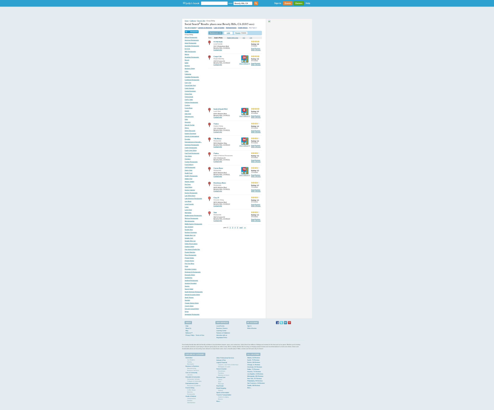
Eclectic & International (192, 136)
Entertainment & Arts (192, 383)
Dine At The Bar (190, 125)
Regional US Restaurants (193, 272)
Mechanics (190, 364)
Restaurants (194, 31)
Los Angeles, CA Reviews (255, 374)
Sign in (277, 3)
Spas (219, 381)
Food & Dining (190, 388)
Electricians (221, 371)
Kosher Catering (190, 190)
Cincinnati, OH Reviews (254, 367)
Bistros (187, 54)
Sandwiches (188, 277)
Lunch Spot (188, 210)
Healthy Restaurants (191, 176)
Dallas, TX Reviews (253, 369)
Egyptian (187, 139)
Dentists (189, 400)
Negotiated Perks (221, 337)
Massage (221, 383)
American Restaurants (192, 40)
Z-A (251, 38)
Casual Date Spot (190, 85)
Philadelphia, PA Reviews (255, 381)
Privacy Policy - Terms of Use (195, 335)
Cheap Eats (188, 94)
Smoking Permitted (190, 283)
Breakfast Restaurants (192, 57)
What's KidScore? (244, 63)
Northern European (191, 232)
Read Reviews (255, 48)
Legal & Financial (221, 362)
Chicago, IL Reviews (253, 364)
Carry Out (188, 82)
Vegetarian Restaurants (192, 314)
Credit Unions (243, 28)
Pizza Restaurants (190, 255)
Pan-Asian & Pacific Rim (192, 249)
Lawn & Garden (219, 28)
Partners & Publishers (223, 333)
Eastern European (190, 133)
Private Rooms (189, 260)
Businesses (214, 33)
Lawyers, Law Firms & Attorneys (228, 364)
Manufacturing (191, 368)
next (241, 227)
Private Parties (189, 258)
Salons (220, 379)
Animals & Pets (221, 360)
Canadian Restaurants (192, 77)
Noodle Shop (189, 229)
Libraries (190, 375)
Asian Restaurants (190, 43)
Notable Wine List (190, 241)
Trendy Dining (189, 306)
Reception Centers (190, 269)
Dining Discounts (190, 130)
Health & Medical (191, 396)
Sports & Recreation (222, 392)
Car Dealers (191, 360)
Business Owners (222, 328)
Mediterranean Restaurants (193, 215)
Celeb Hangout (189, 88)
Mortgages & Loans (224, 366)
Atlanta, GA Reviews (253, 357)
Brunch (187, 60)
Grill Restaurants (190, 167)
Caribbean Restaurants (192, 80)
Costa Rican (188, 108)
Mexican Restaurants (191, 218)
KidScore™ (189, 333)
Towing (189, 362)
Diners (187, 128)
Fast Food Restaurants (192, 153)
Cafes (186, 71)
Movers (220, 399)
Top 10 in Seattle (190, 28)
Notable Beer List (190, 235)
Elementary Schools (193, 379)
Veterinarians (191, 402)
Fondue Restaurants (191, 162)
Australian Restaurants (192, 46)
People (237, 33)
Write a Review (256, 50)
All (186, 31)
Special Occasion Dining (192, 294)
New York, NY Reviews (254, 378)
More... (218, 401)
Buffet (186, 63)
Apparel (220, 390)
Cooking (187, 105)
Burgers (187, 65)
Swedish (187, 300)
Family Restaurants (191, 147)
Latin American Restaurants (193, 198)
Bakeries (190, 392)
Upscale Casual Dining (192, 309)
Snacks (187, 286)
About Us (188, 328)
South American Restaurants (194, 292)
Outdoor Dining (189, 246)
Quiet (186, 266)
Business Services (193, 370)
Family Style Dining (191, 150)
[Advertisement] (247, 13)
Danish (187, 111)
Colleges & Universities (194, 381)
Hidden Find (188, 178)
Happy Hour (188, 170)
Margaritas (188, 212)
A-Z (244, 38)
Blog (187, 330)
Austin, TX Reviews (253, 360)
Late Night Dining (190, 195)
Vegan (187, 311)
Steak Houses (189, 297)
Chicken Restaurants (191, 102)
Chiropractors (191, 398)
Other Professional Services (225, 358)
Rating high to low (232, 38)
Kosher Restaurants (191, 193)
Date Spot (188, 113)
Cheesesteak (189, 97)
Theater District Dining (192, 303)
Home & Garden (221, 369)
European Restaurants (192, 145)
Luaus (187, 207)
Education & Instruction (193, 377)
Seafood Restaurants (191, 280)
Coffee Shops (191, 390)
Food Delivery (189, 164)
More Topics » (253, 28)
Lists (228, 33)
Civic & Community (191, 372)
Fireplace (188, 159)
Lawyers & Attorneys (205, 28)
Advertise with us (221, 335)
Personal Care (220, 377)
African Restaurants (191, 37)
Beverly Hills (201, 21)
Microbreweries (189, 221)
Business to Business (192, 366)
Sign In (249, 326)
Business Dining (190, 68)
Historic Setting (189, 181)
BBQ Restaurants (190, 51)
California (193, 21)
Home (186, 21)
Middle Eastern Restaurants (193, 224)
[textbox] (214, 3)
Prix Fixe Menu (189, 263)
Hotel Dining (188, 187)
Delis (186, 119)
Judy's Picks (218, 38)
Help (308, 3)
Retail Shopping (221, 388)
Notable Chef (189, 238)
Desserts (188, 122)
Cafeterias (188, 74)
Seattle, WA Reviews (253, 385)
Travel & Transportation (223, 395)
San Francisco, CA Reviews (256, 383)
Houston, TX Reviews (254, 371)
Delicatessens (189, 116)
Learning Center (221, 330)
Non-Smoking (189, 227)
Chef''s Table (189, 99)
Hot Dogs (188, 184)
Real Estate (220, 386)
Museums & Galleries (194, 385)
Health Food (188, 173)
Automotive (189, 357)
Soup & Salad (189, 289)
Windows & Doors (223, 375)
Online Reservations (191, 244)
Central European (190, 91)
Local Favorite (189, 204)
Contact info (218, 50)
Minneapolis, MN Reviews (255, 376)
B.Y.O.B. (187, 48)
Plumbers (221, 373)
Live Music (188, 201)
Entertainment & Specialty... (193, 142)
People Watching (190, 252)
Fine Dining (188, 156)
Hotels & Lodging (223, 397)
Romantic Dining (190, 275)
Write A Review (252, 328)
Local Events (220, 326)
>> (245, 227)
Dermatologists (231, 28)
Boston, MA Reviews (253, 362)
